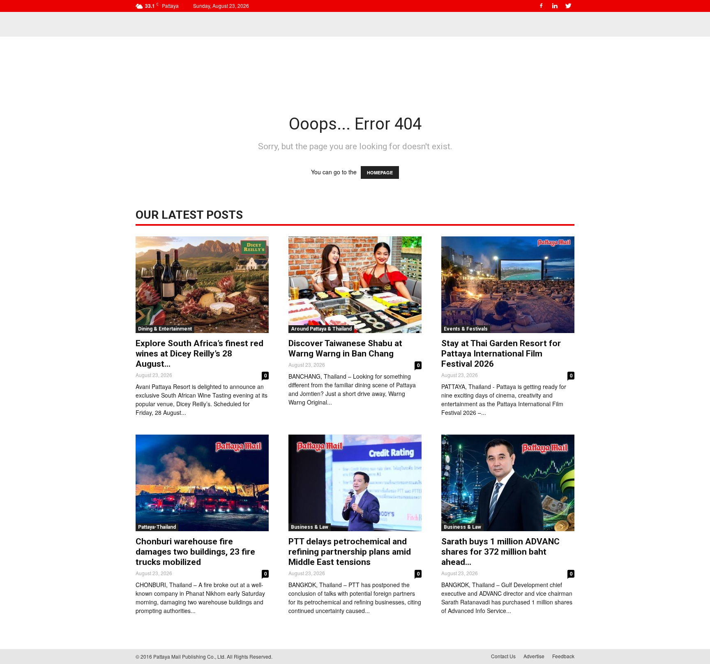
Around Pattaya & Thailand (321, 329)
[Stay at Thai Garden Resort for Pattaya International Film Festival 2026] (507, 284)
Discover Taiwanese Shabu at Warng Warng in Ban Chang (345, 348)
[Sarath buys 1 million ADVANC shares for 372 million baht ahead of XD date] (507, 483)
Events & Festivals (466, 329)
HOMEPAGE (380, 172)
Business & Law (309, 527)
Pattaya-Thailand (157, 527)
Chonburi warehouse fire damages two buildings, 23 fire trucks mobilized (195, 552)
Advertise (533, 655)
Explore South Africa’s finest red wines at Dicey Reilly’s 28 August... (199, 353)
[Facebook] (541, 6)
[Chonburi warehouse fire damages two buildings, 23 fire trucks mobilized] (202, 483)
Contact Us (503, 655)
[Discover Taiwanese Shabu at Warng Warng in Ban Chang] (355, 284)
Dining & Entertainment (165, 329)
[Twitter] (568, 6)
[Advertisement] (355, 64)
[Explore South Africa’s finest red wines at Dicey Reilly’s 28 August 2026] (202, 284)
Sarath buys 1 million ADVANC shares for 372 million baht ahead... (500, 552)
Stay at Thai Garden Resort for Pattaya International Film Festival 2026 (501, 353)
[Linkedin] (555, 6)
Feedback (563, 655)
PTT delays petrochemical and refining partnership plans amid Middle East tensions (349, 552)
